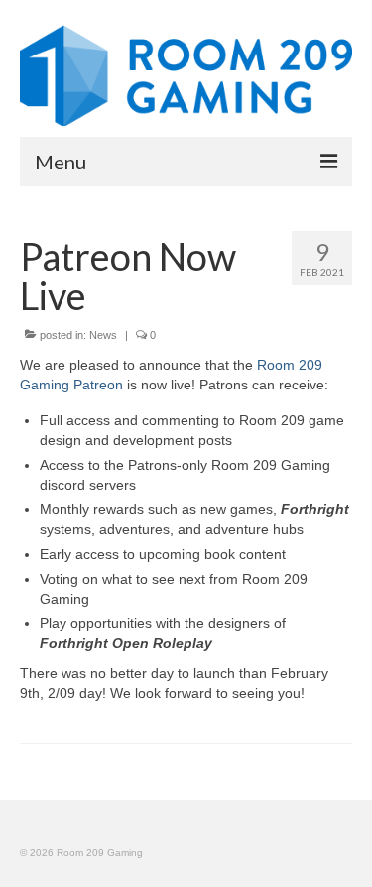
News (103, 335)
